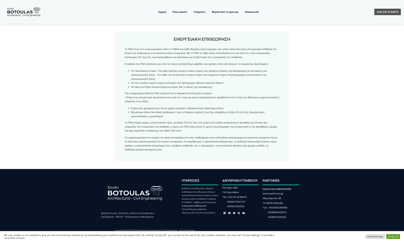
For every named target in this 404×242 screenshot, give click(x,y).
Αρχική (162, 12)
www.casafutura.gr (273, 194)
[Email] (243, 213)
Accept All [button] (393, 236)
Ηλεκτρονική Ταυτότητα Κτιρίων (198, 213)
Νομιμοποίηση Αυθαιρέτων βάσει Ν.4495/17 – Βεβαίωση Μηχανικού (199, 200)
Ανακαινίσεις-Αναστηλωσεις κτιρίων (200, 195)
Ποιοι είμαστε (179, 12)
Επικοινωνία (252, 12)
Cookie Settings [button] (375, 236)
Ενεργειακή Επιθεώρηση (194, 206)
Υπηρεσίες (199, 12)
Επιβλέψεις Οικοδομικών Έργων (198, 192)
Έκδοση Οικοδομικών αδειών (197, 188)
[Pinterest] (238, 213)
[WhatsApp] (234, 213)
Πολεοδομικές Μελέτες (194, 209)
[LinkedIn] (229, 213)
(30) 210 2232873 (387, 11)
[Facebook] (224, 213)
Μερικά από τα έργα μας (225, 12)
